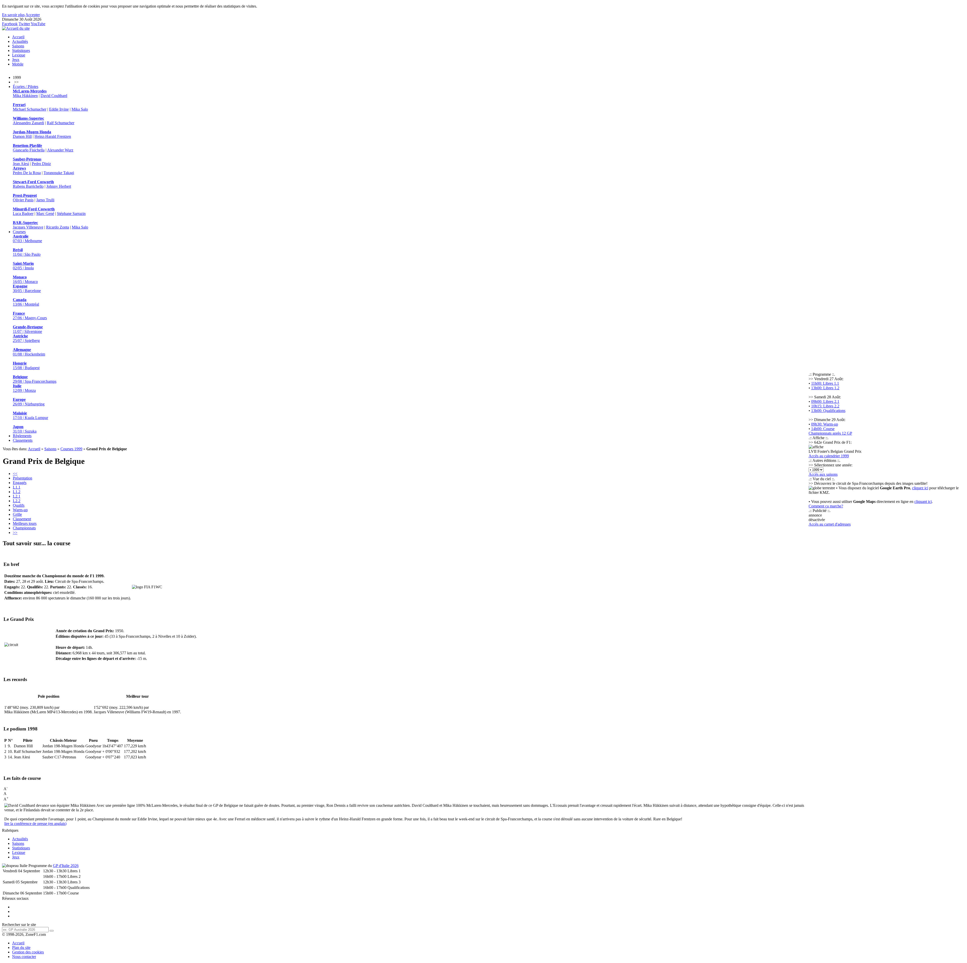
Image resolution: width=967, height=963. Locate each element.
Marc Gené (45, 213)
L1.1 (16, 487)
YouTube (38, 24)
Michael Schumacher (29, 109)
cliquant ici (923, 501)
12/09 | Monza (24, 388)
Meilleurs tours (25, 523)
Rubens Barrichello (28, 186)
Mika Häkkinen (25, 95)
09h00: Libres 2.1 (825, 401)
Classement (22, 519)
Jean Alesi (21, 164)
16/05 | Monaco (25, 279)
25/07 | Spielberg (26, 338)
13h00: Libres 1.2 (825, 388)
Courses (19, 232)
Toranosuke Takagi (59, 173)
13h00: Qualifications (828, 410)
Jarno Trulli (45, 200)
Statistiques (21, 50)
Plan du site (21, 947)
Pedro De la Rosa (27, 173)
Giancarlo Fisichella (29, 150)
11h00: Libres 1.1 (825, 383)
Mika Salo (80, 109)
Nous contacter (24, 956)
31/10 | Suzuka (25, 429)
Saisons (18, 46)
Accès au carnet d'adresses (830, 524)
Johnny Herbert (58, 186)
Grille (17, 514)
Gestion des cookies (28, 952)
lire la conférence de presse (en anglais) (35, 823)
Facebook (10, 24)
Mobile (17, 64)
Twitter (24, 24)
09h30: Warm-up (824, 424)
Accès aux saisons (823, 474)
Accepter (32, 15)
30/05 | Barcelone (27, 288)
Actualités (20, 41)
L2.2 (16, 501)
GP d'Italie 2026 (66, 865)
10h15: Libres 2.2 (825, 406)
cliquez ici (920, 488)
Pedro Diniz (41, 164)
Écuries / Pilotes (25, 86)
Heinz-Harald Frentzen (52, 136)
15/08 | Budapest (26, 365)
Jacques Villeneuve (28, 227)
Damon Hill (22, 136)
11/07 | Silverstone (28, 329)
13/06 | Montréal (26, 302)
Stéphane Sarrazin (71, 213)
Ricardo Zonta (57, 227)
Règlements (22, 436)
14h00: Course (823, 429)
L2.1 (16, 496)
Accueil (18, 37)
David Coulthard (54, 95)
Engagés (19, 482)
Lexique (18, 55)
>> (15, 532)
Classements (22, 440)
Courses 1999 (71, 449)
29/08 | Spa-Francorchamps (34, 379)
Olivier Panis (23, 200)
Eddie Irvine (59, 109)
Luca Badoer (23, 213)
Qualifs (18, 505)
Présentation (22, 478)
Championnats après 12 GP (830, 433)
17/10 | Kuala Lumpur (30, 415)
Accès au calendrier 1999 (829, 456)
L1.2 (16, 492)
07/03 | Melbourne (27, 238)
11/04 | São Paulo (27, 252)
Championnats (24, 528)
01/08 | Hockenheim (29, 351)
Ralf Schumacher (60, 123)
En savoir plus (13, 15)
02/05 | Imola (23, 265)
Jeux (15, 59)
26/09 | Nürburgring (29, 401)
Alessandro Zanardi (28, 123)
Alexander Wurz (60, 150)
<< (15, 473)
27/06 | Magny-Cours (30, 315)
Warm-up (20, 510)
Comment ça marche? (826, 506)
